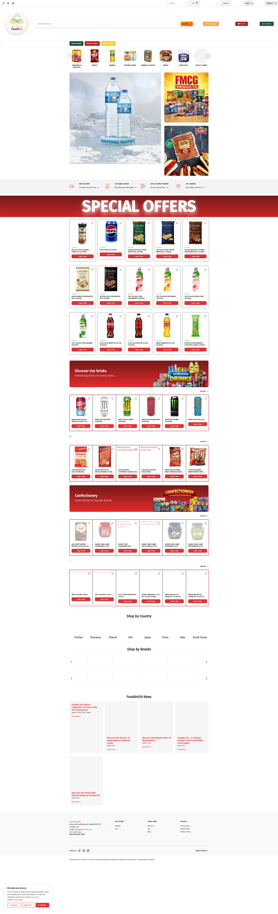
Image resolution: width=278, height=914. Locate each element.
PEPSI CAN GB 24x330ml (108, 250)
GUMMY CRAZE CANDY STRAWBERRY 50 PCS (102, 545)
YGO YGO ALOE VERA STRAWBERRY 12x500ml (136, 297)
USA (130, 637)
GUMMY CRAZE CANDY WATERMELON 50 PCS (195, 545)
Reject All (27, 905)
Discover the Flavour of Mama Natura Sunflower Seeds (118, 740)
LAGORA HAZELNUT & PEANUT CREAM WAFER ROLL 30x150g (195, 251)
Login (247, 3)
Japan (147, 637)
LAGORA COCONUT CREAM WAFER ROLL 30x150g (165, 251)
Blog (149, 832)
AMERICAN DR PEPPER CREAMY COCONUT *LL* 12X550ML (79, 421)
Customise (13, 905)
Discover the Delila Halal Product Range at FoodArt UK (86, 794)
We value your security (157, 187)
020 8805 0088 (75, 822)
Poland (113, 637)
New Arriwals (76, 43)
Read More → (77, 716)
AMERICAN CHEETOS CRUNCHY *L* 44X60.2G (173, 595)
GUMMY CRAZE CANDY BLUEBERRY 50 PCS (172, 545)
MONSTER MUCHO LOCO (196, 419)
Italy (182, 637)
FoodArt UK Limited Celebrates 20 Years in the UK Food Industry (84, 707)
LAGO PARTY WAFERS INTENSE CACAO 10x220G (80, 545)
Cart (116, 829)
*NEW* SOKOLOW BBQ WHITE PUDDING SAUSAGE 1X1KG (174, 472)
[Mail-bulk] (13, 3)
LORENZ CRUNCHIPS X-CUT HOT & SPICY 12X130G (151, 595)
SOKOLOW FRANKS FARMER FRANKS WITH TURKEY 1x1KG (195, 472)
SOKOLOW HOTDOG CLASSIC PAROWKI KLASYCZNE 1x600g (78, 472)
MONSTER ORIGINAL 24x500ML (172, 420)
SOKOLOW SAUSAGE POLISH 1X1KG (149, 471)
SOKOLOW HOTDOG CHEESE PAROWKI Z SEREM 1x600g (104, 472)
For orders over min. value (87, 187)
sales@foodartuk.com (83, 829)
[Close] (50, 886)
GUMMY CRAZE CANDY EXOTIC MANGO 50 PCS (149, 545)
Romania (95, 637)
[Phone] (3, 3)
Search (185, 24)
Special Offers (92, 43)
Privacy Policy (18, 900)
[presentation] (71, 661)
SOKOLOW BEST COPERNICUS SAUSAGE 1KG (127, 471)
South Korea (200, 637)
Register (270, 3)
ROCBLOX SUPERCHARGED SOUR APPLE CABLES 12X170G (195, 344)
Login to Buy (82, 256)
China (165, 637)
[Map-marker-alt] (8, 3)
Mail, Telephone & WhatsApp (124, 187)
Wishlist (226, 3)
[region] (28, 897)
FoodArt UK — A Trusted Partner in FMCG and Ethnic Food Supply (190, 740)
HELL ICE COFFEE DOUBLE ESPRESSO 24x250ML (80, 251)
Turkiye (78, 637)
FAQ (149, 829)
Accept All (42, 905)
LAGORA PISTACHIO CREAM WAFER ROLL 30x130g (137, 251)
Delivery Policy (185, 832)
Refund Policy (185, 829)
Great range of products (194, 187)
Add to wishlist (92, 223)
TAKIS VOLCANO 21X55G (80, 595)
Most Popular (108, 43)
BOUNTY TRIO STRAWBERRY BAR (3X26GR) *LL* (124, 546)
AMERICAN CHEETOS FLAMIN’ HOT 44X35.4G (196, 595)
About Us (151, 826)
